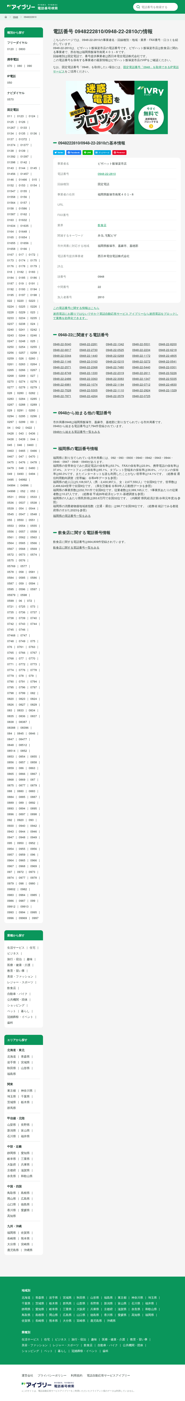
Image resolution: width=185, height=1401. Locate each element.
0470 (32, 456)
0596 (22, 589)
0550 (20, 520)
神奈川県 (27, 1090)
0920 (20, 820)
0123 (20, 116)
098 (21, 883)
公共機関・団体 (17, 999)
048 (21, 468)
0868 (10, 779)
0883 (32, 791)
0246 (33, 335)
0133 (23, 127)
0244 (22, 335)
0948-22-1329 (168, 390)
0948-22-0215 (115, 361)
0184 (10, 277)
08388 (11, 727)
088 (9, 791)
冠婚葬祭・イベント (20, 1017)
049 (9, 474)
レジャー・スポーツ (20, 982)
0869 (22, 779)
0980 (32, 883)
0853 (10, 756)
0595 (10, 589)
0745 (10, 629)
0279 (33, 387)
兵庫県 (25, 1164)
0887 (33, 797)
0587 (10, 583)
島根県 (25, 1193)
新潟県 (11, 1130)
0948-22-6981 (62, 384)
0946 (33, 831)
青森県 (25, 1056)
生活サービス (16, 947)
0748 (10, 641)
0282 (32, 393)
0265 (10, 370)
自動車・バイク (17, 994)
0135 (22, 133)
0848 (10, 745)
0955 (22, 849)
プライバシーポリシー (52, 1375)
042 (18, 427)
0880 (20, 791)
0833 (20, 710)
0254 (22, 347)
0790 (10, 681)
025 (32, 341)
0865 (10, 774)
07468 (11, 635)
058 (21, 572)
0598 (23, 595)
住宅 (32, 947)
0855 (33, 756)
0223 (32, 301)
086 (21, 768)
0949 (33, 837)
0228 (10, 312)
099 (32, 901)
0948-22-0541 (168, 361)
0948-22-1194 (115, 384)
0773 (33, 664)
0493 (20, 474)
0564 (10, 543)
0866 (22, 774)
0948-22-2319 (115, 373)
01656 (24, 243)
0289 (33, 404)
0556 (10, 531)
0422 (28, 427)
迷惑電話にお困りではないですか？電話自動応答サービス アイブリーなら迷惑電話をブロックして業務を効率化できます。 (115, 316)
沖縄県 (28, 1250)
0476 (22, 462)
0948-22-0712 (141, 384)
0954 (10, 849)
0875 (10, 785)
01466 (23, 179)
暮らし (25, 1011)
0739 (22, 618)
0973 (32, 872)
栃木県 (25, 1102)
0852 (23, 751)
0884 (10, 797)
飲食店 (102, 225)
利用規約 (76, 1375)
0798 (10, 693)
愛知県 (25, 1153)
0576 (22, 560)
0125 (10, 122)
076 (9, 647)
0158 (10, 208)
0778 (33, 670)
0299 (22, 422)
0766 (22, 652)
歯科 (10, 1022)
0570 (10, 99)
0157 (23, 202)
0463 (10, 451)
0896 (10, 814)
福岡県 (11, 1232)
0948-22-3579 (115, 396)
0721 (10, 606)
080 (19, 66)
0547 (22, 514)
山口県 (11, 1204)
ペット (11, 1011)
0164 (10, 231)
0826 (10, 704)
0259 (10, 358)
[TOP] (5, 17)
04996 (24, 485)
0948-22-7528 (62, 390)
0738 (10, 618)
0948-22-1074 (88, 384)
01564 (11, 202)
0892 (32, 802)
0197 (22, 295)
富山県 (25, 1130)
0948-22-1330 (88, 373)
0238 (22, 324)
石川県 (11, 1136)
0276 (33, 381)
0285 (33, 399)
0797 (33, 687)
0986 (10, 901)
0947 (10, 837)
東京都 (11, 1090)
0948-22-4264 (88, 396)
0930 (10, 826)
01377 (24, 145)
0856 (10, 762)
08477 (23, 739)
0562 (22, 537)
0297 (10, 422)
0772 (22, 664)
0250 (10, 347)
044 (32, 439)
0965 (22, 860)
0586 (33, 577)
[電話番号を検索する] (138, 7)
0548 (33, 514)
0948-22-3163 (88, 361)
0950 (20, 843)
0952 (32, 843)
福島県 (11, 1074)
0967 (10, 866)
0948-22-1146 (62, 361)
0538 (33, 502)
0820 (10, 699)
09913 (24, 906)
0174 (22, 260)
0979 (10, 883)
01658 (11, 249)
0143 (10, 168)
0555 (33, 526)
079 (31, 676)
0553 (10, 526)
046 (19, 445)
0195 (10, 295)
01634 (11, 226)
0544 (32, 508)
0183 (32, 272)
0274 (22, 381)
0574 (33, 554)
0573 (22, 554)
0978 (33, 877)
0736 (22, 612)
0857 (22, 762)
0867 (33, 774)
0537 (22, 502)
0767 (33, 652)
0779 (10, 676)
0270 (10, 381)
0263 (22, 364)
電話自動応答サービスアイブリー (108, 1375)
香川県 (11, 1210)
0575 (10, 560)
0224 (10, 306)
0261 (10, 364)
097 (9, 872)
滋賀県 (25, 1170)
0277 (10, 387)
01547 (11, 191)
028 (9, 393)
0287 (10, 404)
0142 (23, 162)
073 (32, 606)
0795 (10, 687)
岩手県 (11, 1062)
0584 (10, 577)
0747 (23, 635)
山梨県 (11, 1124)
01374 (11, 145)
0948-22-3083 (115, 379)
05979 (11, 595)
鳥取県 (11, 1193)
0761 (20, 647)
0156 (23, 197)
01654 (23, 237)
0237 (10, 324)
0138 (10, 151)
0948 (22, 837)
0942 (33, 826)
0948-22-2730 (88, 350)
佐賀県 (25, 1232)
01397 (24, 156)
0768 (10, 658)
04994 (11, 485)
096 (32, 854)
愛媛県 (25, 1210)
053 (32, 491)
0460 (30, 445)
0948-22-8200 (168, 344)
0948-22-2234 (141, 350)
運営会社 (27, 1375)
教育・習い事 (16, 970)
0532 (22, 497)
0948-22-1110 (115, 390)
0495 (10, 479)
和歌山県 (27, 1176)
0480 (32, 468)
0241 (22, 329)
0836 (22, 716)
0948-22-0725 (141, 396)
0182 (20, 272)
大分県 (11, 1244)
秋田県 (11, 1068)
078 (21, 676)
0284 (22, 399)
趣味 (30, 959)
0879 (33, 785)
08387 (23, 722)
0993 (10, 912)
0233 (10, 318)
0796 (22, 687)
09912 (11, 906)
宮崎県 (25, 1244)
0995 (33, 912)
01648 (23, 231)
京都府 (11, 1170)
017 (21, 254)
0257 (22, 352)
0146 (10, 179)
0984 (22, 895)
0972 (20, 872)
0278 (22, 387)
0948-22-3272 (141, 361)
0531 (10, 497)
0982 (23, 889)
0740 (33, 618)
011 (9, 116)
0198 (33, 295)
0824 (33, 699)
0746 (22, 629)
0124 (32, 116)
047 (21, 456)
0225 (22, 306)
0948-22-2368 (88, 367)
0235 (33, 318)
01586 (23, 208)
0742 (10, 624)
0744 (33, 624)
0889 (10, 802)
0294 (10, 416)
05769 (11, 566)
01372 (23, 139)
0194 (33, 289)
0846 (32, 733)
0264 (33, 364)
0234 (22, 318)
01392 (11, 156)
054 (21, 508)
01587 (11, 214)
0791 (22, 681)
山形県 (25, 1068)
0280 (20, 393)
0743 (22, 624)
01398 (11, 162)
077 (21, 658)
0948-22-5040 (62, 344)
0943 (10, 831)
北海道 (11, 1056)
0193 (22, 289)
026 (21, 358)
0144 (22, 168)
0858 (33, 762)
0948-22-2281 (88, 344)
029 (9, 410)
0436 (32, 433)
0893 (10, 808)
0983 (10, 895)
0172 (32, 254)
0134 (10, 133)
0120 (10, 49)
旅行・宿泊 (14, 959)
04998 (11, 491)
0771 (10, 664)
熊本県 (25, 1238)
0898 (33, 814)
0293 (32, 410)
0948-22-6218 (168, 350)
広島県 (25, 1198)
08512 (23, 745)
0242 (33, 329)
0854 (22, 756)
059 (21, 583)
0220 (20, 301)
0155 (23, 191)
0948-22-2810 (107, 174)
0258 (33, 352)
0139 (22, 151)
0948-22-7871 (62, 396)
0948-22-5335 (168, 379)
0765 (10, 652)
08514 (11, 751)
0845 (20, 733)
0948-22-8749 (62, 373)
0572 (10, 554)
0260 (32, 358)
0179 (33, 266)
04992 (23, 479)
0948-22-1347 (141, 379)
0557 (22, 531)
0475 (10, 462)
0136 (33, 133)
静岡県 (11, 1153)
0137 (10, 139)
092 (9, 820)
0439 (22, 439)
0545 (10, 514)
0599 (10, 601)
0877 (22, 785)
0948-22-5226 (168, 373)
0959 (22, 854)
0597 (33, 589)
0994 (22, 912)
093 (31, 820)
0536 (10, 502)
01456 (11, 174)
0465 (22, 451)
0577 (23, 566)
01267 (11, 127)
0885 (22, 797)
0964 (10, 860)
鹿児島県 (13, 1250)
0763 (32, 647)
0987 (22, 901)
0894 (22, 808)
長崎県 (11, 1238)
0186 (33, 277)
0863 (32, 768)
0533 (33, 497)
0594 (32, 583)
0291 (20, 410)
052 (22, 491)
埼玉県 (11, 1096)
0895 (33, 808)
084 (9, 733)
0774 (10, 670)
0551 (32, 520)
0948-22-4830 (168, 384)
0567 (10, 549)
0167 (10, 254)
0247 (10, 341)
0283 (10, 399)
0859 (10, 768)
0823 (22, 699)
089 (21, 802)
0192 (10, 289)
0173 (10, 260)
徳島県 (25, 1204)
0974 (10, 877)
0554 (22, 526)
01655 (11, 243)
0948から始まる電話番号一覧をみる (76, 432)
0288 (22, 404)
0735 (10, 612)
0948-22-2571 (62, 367)
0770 (32, 658)
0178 (22, 266)
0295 (22, 416)
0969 (33, 866)
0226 (33, 306)
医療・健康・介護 (18, 965)
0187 (10, 283)
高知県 (11, 1216)
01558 (11, 197)
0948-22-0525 (115, 350)
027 (32, 376)
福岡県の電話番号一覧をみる (72, 516)
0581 (32, 572)
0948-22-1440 (88, 356)
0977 (22, 877)
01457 (24, 174)
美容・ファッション (20, 976)
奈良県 (11, 1176)
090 (29, 66)
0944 (22, 831)
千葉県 (25, 1096)
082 (32, 693)
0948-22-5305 (88, 390)
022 (9, 301)
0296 (33, 416)
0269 (22, 376)
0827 (22, 704)
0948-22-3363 (88, 379)
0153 (22, 185)
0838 (10, 722)
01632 (23, 220)
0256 (10, 352)
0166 (23, 249)
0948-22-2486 (62, 379)
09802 (11, 889)
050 (9, 82)
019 (21, 283)
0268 (10, 376)
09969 (23, 918)
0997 (35, 918)
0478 (33, 462)
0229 (22, 312)
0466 (33, 451)
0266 (22, 370)
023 (32, 312)
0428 (10, 433)
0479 (10, 468)
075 (32, 641)
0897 (22, 814)
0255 (33, 347)
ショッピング (16, 1005)
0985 (33, 895)
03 (32, 422)
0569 (33, 549)
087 (32, 779)
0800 (22, 49)
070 (9, 66)
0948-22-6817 (62, 350)
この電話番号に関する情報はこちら (76, 308)
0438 (10, 439)
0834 (32, 710)
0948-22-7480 (115, 367)
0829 (33, 704)
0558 (33, 531)
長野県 (25, 1124)
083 (9, 710)
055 (9, 520)
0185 (22, 277)
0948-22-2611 (141, 373)
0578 (10, 572)
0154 (33, 185)
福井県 (25, 1136)
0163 (10, 220)
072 (29, 601)
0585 (22, 577)
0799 (22, 693)
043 (21, 433)
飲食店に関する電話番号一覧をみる (76, 547)
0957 (10, 854)
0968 (22, 866)
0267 (33, 370)
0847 (10, 739)
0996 (10, 918)
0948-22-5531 (141, 344)
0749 (22, 641)
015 (34, 179)
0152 (10, 185)
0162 (23, 214)
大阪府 (11, 1164)
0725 (22, 606)
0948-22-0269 (115, 356)
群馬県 (11, 1108)
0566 (33, 543)
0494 (32, 474)
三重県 (25, 1159)
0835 (10, 716)
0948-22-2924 (141, 390)
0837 (33, 716)
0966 (33, 860)
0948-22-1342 (115, 344)
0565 (22, 543)
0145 (33, 168)
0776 (22, 670)
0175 (33, 260)
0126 (22, 122)
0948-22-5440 (141, 367)
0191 (32, 283)
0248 (22, 341)
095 (9, 843)
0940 (22, 826)
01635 (24, 226)
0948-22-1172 (141, 356)
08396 (24, 727)
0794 (33, 681)
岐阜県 (11, 1159)
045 (9, 445)
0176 (10, 266)
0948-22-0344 (62, 356)
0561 (10, 537)
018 (9, 272)
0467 (10, 456)
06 (20, 601)
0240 (10, 329)
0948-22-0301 (168, 367)
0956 (33, 849)
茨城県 (11, 1102)
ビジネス (13, 953)
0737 (33, 612)
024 (32, 324)
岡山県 (11, 1198)
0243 (10, 335)
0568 (22, 549)
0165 (10, 237)
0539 (10, 508)
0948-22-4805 (168, 356)
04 (8, 427)
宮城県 (25, 1062)
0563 (33, 537)
